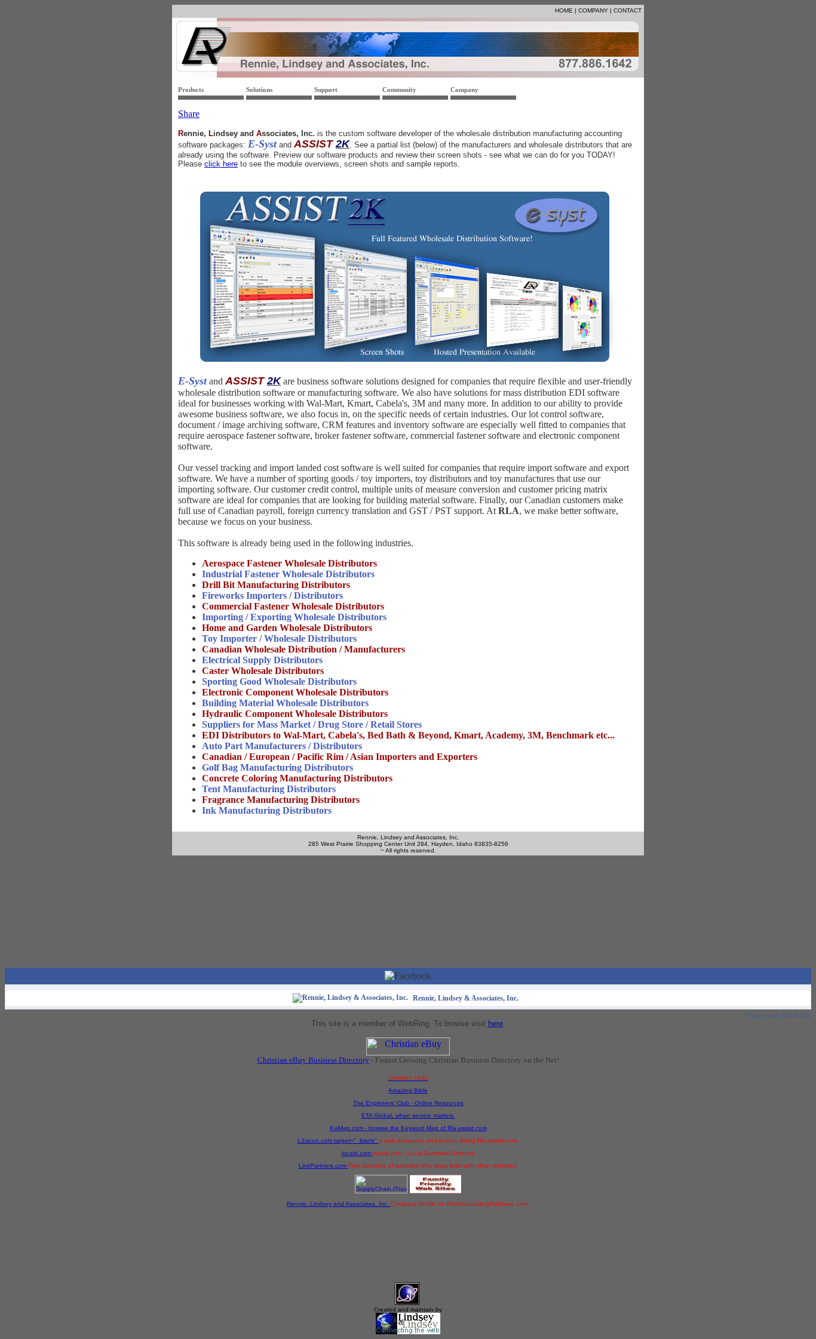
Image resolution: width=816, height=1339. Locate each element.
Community (399, 89)
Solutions (259, 89)
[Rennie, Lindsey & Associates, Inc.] (350, 997)
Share (189, 114)
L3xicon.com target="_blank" (338, 1140)
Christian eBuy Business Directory (313, 1059)
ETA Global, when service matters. (408, 1115)
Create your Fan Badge (779, 1015)
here (495, 1023)
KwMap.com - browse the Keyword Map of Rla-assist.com (408, 1128)
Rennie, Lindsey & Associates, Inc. (466, 998)
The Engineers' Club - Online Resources (408, 1103)
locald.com (357, 1153)
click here (221, 163)
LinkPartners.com (323, 1165)
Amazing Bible (408, 1090)
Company (464, 89)
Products (191, 89)
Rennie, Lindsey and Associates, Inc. (339, 1204)
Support (326, 89)
